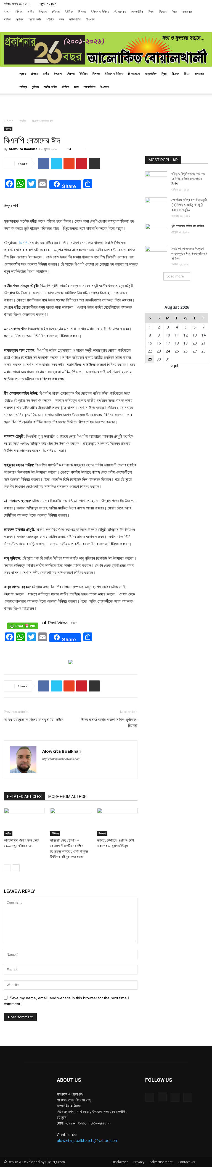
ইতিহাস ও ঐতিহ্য (100, 11)
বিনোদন (162, 11)
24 (168, 351)
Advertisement (161, 1162)
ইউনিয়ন (69, 11)
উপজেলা (43, 11)
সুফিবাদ (19, 19)
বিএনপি (22, 242)
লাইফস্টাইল (75, 19)
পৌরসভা (56, 11)
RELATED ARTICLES (24, 796)
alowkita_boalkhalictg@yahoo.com (87, 1140)
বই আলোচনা (120, 11)
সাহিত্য (7, 19)
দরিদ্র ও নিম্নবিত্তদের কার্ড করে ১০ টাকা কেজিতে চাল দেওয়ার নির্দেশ (188, 179)
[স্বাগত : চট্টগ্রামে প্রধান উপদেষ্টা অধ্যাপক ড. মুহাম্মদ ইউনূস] (117, 822)
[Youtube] (204, 27)
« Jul (174, 365)
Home (9, 121)
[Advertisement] (106, 105)
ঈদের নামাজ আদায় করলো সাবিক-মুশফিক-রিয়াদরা (109, 722)
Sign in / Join (48, 4)
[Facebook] (177, 27)
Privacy (138, 1162)
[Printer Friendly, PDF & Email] (22, 626)
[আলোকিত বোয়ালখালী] (106, 49)
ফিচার (174, 11)
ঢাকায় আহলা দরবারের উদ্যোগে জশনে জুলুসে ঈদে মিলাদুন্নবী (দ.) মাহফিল (189, 253)
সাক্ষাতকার (187, 11)
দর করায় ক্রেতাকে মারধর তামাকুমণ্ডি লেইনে (33, 719)
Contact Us (186, 1162)
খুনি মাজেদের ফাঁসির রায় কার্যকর (187, 226)
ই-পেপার (90, 19)
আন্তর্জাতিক (137, 11)
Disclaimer (120, 1162)
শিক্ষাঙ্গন (82, 11)
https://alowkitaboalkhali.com (61, 759)
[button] (168, 27)
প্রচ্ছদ (7, 11)
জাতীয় (31, 11)
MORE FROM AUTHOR (67, 796)
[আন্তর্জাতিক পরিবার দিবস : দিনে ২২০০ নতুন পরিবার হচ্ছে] (24, 822)
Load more (175, 276)
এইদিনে (50, 19)
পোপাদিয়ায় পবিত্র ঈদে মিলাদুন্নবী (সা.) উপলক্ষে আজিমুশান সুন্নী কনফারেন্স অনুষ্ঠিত (189, 205)
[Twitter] (195, 27)
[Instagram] (186, 27)
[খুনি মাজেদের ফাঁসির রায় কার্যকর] (156, 231)
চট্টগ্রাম (18, 11)
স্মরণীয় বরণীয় (35, 19)
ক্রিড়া (151, 11)
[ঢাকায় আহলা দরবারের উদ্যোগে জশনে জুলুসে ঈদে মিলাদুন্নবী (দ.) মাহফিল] (156, 253)
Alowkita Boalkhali (24, 149)
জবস (61, 19)
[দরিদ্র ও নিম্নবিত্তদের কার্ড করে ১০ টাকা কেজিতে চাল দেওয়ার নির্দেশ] (156, 179)
